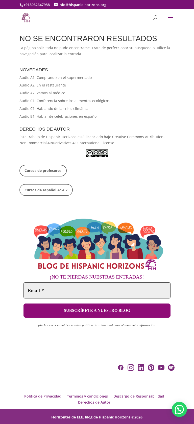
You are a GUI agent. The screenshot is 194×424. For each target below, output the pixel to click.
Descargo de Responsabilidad (138, 396)
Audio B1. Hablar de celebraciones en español (58, 116)
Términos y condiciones (87, 396)
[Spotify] (171, 368)
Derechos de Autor (94, 402)
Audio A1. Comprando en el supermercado (55, 77)
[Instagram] (131, 368)
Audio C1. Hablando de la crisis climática (53, 108)
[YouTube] (161, 368)
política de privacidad (97, 325)
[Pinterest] (151, 368)
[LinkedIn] (141, 368)
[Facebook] (120, 368)
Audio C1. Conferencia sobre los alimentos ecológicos (64, 100)
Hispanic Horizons (61, 136)
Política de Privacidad (42, 396)
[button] (179, 409)
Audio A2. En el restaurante (42, 85)
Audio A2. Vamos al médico (42, 92)
